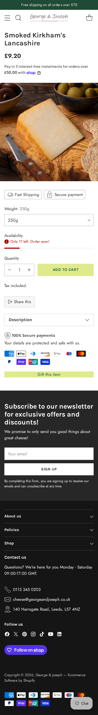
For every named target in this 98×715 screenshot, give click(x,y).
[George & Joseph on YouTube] (50, 635)
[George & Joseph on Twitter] (16, 635)
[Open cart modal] (89, 18)
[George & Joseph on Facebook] (7, 635)
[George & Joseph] (49, 18)
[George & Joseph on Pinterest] (24, 635)
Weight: (16, 209)
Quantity (11, 258)
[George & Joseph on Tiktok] (42, 635)
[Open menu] (7, 18)
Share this (22, 302)
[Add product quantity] (29, 270)
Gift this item (49, 374)
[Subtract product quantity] (9, 270)
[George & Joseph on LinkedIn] (59, 635)
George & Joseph (49, 675)
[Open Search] (18, 18)
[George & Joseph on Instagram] (33, 635)
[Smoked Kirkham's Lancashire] (49, 132)
